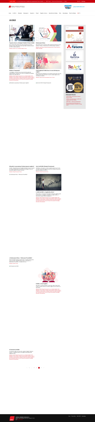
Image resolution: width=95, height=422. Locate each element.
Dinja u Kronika (44, 47)
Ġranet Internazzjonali (45, 77)
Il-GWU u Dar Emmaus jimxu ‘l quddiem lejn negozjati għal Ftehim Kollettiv (22, 1)
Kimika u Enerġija (45, 198)
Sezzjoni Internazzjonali (25, 79)
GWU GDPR (79, 416)
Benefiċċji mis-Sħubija (53, 13)
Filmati (37, 13)
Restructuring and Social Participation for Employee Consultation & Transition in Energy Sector (74, 104)
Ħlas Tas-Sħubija (72, 13)
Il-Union (25, 48)
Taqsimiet (32, 13)
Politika (37, 48)
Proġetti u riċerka (43, 13)
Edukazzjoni (25, 13)
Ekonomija (49, 47)
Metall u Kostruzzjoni (26, 78)
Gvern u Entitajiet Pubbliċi (19, 48)
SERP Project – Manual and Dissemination (47, 1)
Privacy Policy (73, 416)
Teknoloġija (40, 48)
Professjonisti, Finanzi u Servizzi (16, 79)
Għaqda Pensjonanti (16, 171)
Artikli (14, 48)
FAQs (60, 13)
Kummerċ (58, 47)
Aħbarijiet (20, 13)
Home (10, 13)
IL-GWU (14, 13)
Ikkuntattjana (65, 13)
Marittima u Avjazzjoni (19, 78)
